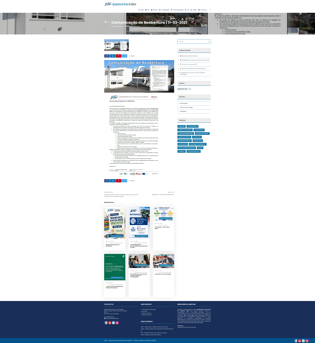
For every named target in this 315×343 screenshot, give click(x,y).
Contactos (203, 10)
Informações (128, 26)
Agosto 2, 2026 (158, 223)
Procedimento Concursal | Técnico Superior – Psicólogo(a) (138, 275)
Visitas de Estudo (193, 151)
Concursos (199, 130)
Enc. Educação (165, 10)
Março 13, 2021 (116, 26)
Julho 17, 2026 (158, 270)
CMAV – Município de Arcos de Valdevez (151, 334)
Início (142, 10)
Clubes (195, 10)
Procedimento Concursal (140, 272)
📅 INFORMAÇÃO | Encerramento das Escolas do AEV (138, 246)
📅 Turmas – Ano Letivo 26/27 (162, 227)
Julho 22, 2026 (109, 283)
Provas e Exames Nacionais (187, 147)
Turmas (165, 225)
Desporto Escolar (202, 133)
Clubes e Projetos (185, 130)
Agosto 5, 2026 (134, 241)
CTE (188, 10)
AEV (148, 10)
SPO (200, 147)
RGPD (154, 340)
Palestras (182, 144)
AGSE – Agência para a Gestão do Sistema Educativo (154, 327)
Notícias (136, 26)
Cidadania (183, 111)
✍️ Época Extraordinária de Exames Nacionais (114, 287)
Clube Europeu (192, 126)
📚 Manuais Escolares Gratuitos (113, 245)
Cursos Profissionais (186, 133)
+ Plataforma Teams (146, 313)
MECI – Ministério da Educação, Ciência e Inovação (154, 332)
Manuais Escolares (118, 243)
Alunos (155, 10)
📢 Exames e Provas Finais (163, 274)
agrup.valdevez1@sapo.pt (111, 318)
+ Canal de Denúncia (146, 315)
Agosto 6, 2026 (109, 241)
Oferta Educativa (178, 10)
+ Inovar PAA (144, 311)
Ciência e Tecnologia (186, 107)
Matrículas (198, 140)
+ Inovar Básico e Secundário (148, 309)
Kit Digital (196, 137)
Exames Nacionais (142, 243)
